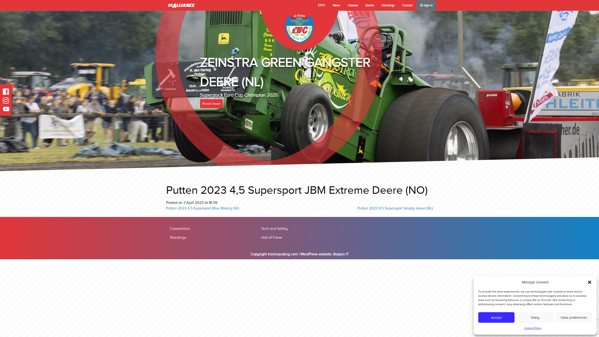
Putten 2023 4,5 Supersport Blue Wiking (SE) (202, 208)
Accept (496, 317)
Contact (407, 5)
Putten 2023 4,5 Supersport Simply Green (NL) (395, 208)
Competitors (180, 229)
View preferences (574, 317)
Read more (211, 104)
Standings (388, 5)
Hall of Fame (271, 237)
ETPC (321, 5)
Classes (353, 5)
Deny (535, 317)
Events (369, 5)
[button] (589, 282)
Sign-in (428, 5)
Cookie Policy (532, 328)
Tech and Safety (274, 229)
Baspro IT (341, 254)
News (336, 5)
